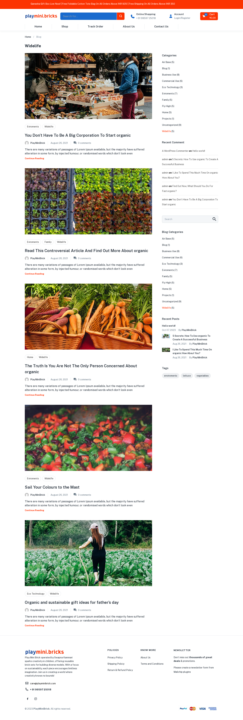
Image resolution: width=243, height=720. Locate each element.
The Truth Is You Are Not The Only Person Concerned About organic (81, 368)
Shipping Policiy (115, 663)
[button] (209, 16)
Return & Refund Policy (120, 670)
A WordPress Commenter (175, 151)
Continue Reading (34, 158)
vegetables (203, 375)
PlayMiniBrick (37, 143)
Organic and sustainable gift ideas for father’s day (72, 602)
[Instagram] (35, 698)
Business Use (169, 74)
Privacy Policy (114, 657)
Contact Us (161, 26)
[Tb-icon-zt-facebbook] (27, 698)
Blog (164, 68)
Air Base (166, 62)
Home (38, 26)
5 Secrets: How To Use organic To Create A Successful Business (191, 338)
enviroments (170, 375)
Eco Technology (35, 593)
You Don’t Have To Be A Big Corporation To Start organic (78, 135)
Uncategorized (170, 125)
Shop (64, 26)
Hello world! (198, 151)
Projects (166, 118)
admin (165, 159)
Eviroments (33, 126)
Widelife (48, 126)
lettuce (187, 375)
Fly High (166, 106)
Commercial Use (170, 81)
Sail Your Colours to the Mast (52, 487)
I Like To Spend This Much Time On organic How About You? (192, 351)
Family (47, 242)
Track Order (95, 26)
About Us (129, 26)
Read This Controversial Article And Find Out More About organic (86, 250)
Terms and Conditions (152, 663)
